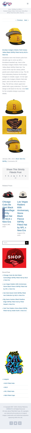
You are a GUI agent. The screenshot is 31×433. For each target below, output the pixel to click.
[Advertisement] (15, 331)
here (27, 89)
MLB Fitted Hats (9, 383)
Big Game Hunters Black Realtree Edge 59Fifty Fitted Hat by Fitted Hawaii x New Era (14, 302)
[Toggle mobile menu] (28, 3)
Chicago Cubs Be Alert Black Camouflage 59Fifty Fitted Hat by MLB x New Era (15, 277)
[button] (3, 213)
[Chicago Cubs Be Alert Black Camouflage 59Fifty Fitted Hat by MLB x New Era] (8, 191)
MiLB (6, 387)
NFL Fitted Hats (9, 391)
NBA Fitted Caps (9, 395)
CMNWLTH (9, 409)
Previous (20, 20)
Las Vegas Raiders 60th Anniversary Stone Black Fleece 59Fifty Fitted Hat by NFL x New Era (15, 286)
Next (25, 20)
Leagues (6, 379)
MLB (17, 159)
